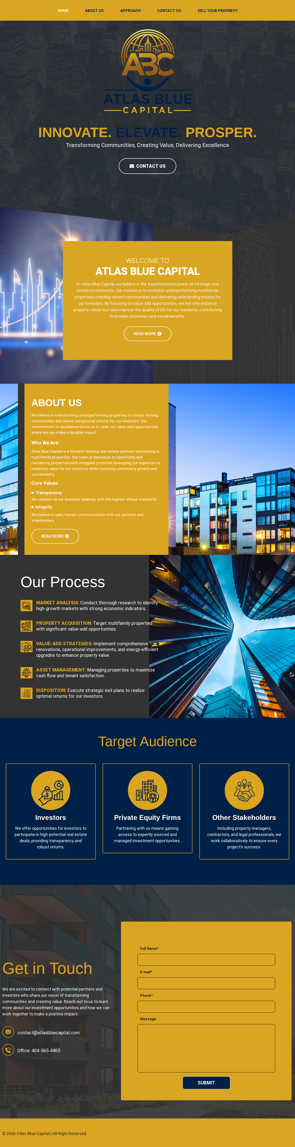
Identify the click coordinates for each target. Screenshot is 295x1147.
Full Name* (149, 948)
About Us (94, 11)
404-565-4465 (46, 1050)
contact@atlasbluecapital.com (48, 1032)
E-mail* (146, 972)
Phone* (146, 995)
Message (148, 1019)
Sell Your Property (217, 11)
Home (63, 11)
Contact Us (169, 11)
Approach (130, 11)
